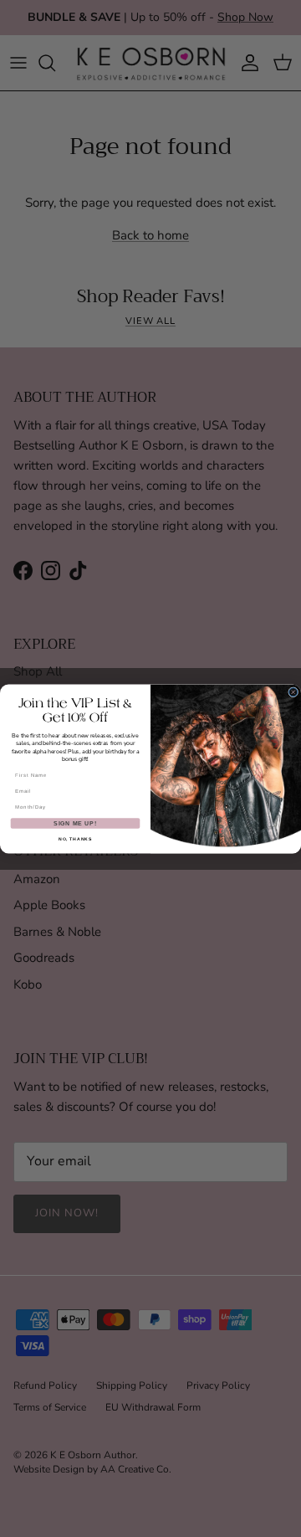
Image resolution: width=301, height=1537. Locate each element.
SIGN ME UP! (75, 822)
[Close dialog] (293, 691)
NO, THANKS (75, 838)
